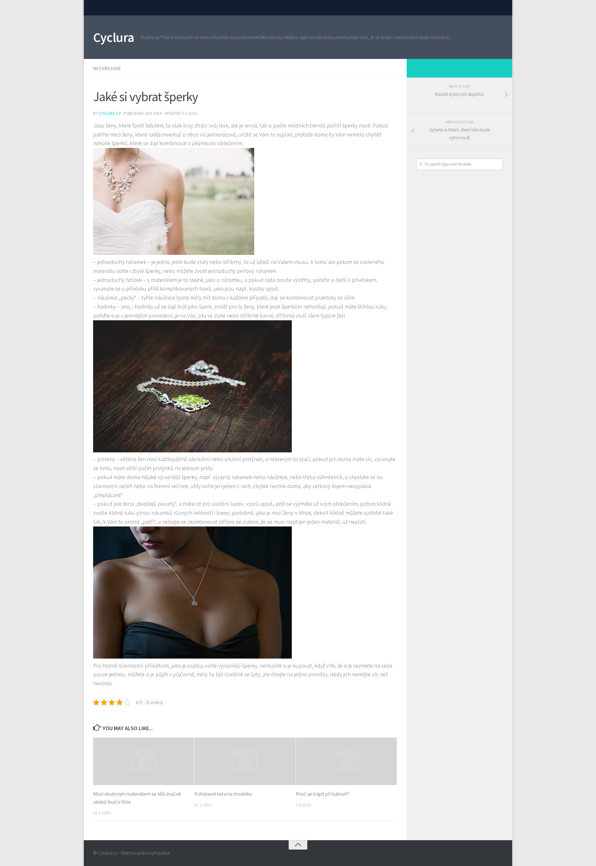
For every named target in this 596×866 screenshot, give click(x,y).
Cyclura (113, 37)
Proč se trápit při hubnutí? (322, 793)
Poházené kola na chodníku (223, 793)
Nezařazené (107, 68)
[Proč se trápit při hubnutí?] (346, 761)
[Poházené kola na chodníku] (244, 761)
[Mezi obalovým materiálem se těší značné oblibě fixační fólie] (143, 761)
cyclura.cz (110, 113)
